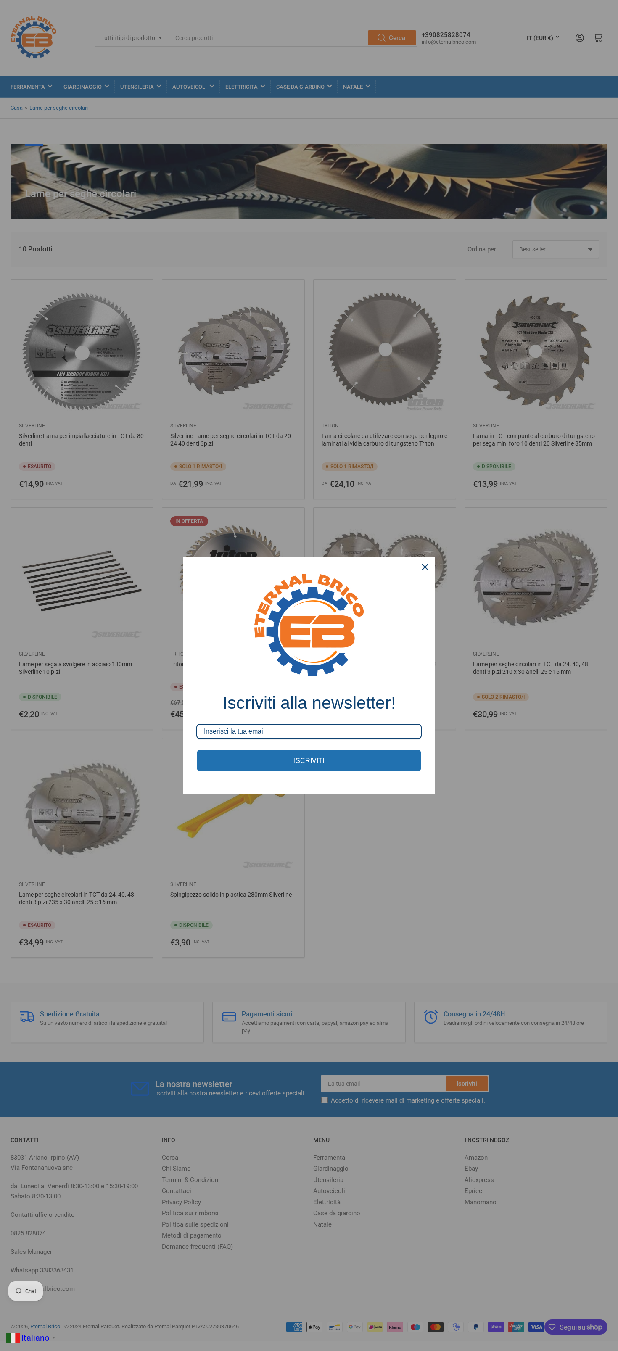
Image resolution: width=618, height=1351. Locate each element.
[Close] (425, 567)
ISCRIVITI (309, 760)
